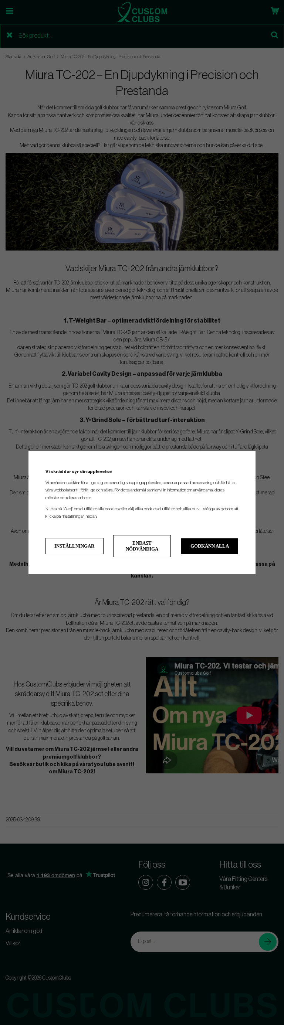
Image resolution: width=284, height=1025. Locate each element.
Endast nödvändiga (142, 546)
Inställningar (74, 546)
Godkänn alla (209, 546)
